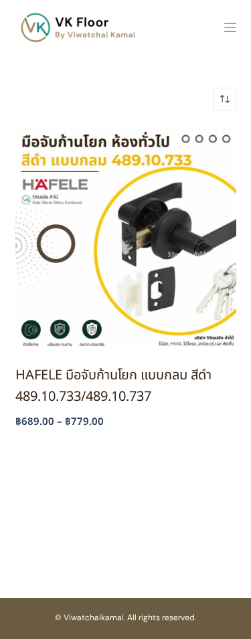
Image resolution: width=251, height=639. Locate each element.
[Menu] (230, 27)
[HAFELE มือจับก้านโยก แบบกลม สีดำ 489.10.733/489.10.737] (125, 237)
